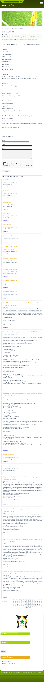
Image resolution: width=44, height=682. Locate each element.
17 (39, 600)
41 (23, 603)
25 (23, 601)
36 (13, 603)
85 (28, 607)
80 (37, 606)
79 (35, 606)
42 (25, 603)
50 (41, 603)
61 (31, 604)
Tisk (21, 672)
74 (25, 606)
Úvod (3, 28)
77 (31, 606)
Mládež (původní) (9, 28)
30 (33, 601)
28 (29, 601)
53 (15, 604)
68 (13, 606)
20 (13, 601)
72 (21, 606)
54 (17, 604)
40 (21, 603)
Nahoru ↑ (39, 672)
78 (33, 606)
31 (35, 601)
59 (27, 604)
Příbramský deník (6, 661)
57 (23, 604)
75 (27, 606)
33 (39, 601)
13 (31, 600)
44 (29, 603)
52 (13, 604)
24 (21, 601)
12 (29, 600)
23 (19, 601)
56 (21, 604)
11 (27, 600)
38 (17, 603)
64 (37, 604)
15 (35, 600)
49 (39, 603)
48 (37, 603)
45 (31, 603)
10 (25, 600)
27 (27, 601)
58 (25, 604)
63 (35, 604)
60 (29, 604)
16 (37, 600)
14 (33, 600)
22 (17, 601)
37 (15, 603)
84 (26, 607)
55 (19, 604)
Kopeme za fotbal (6, 666)
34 (41, 601)
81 (39, 606)
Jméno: (3, 140)
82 (41, 606)
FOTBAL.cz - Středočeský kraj (9, 663)
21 (15, 601)
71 (19, 606)
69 (15, 606)
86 (30, 607)
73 (23, 606)
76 (29, 606)
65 (39, 604)
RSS (14, 672)
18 (41, 600)
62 (33, 604)
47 (35, 603)
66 (41, 604)
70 (17, 606)
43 (27, 603)
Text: (3, 148)
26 (25, 601)
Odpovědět (5, 186)
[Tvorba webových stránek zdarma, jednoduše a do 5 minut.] (11, 672)
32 (37, 601)
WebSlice (17, 672)
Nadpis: (3, 144)
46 (33, 603)
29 (31, 601)
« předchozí (4, 601)
